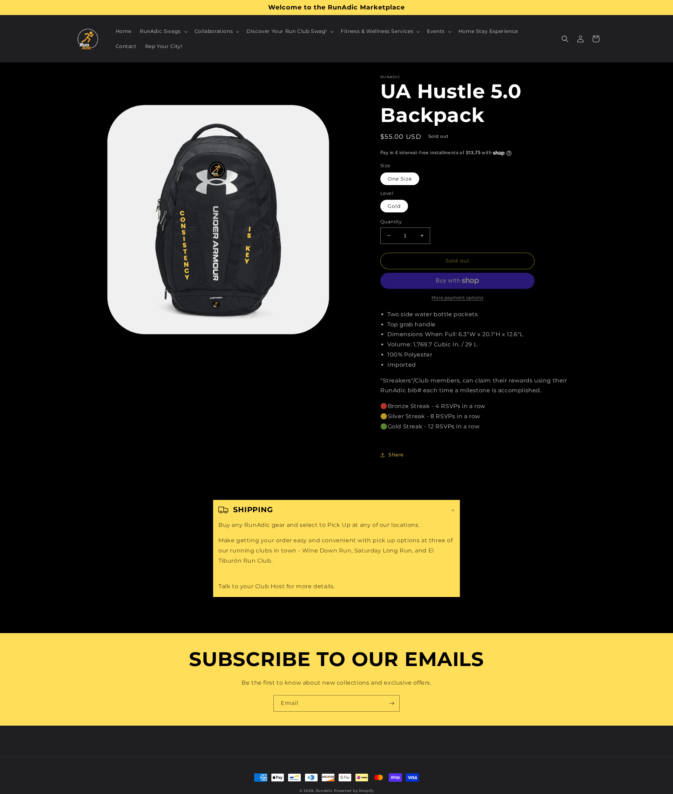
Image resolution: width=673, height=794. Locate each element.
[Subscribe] (391, 703)
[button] (163, 31)
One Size (400, 179)
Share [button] (395, 455)
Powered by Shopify (354, 790)
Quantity (391, 221)
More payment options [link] (457, 297)
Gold (394, 206)
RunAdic (324, 790)
